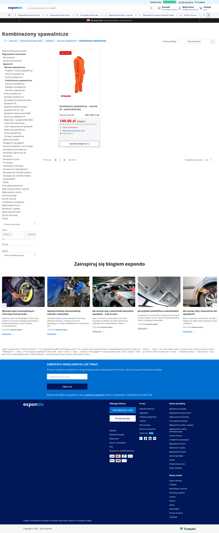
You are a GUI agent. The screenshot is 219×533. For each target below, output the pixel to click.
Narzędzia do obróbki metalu (17, 175)
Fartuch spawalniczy (14, 73)
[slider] (3, 239)
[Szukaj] (151, 8)
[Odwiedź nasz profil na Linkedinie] (150, 439)
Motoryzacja (9, 57)
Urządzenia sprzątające (13, 202)
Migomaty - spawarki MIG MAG (18, 119)
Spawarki (8, 64)
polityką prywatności (95, 394)
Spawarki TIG (10, 103)
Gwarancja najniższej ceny (73, 130)
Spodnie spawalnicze (15, 90)
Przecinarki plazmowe (14, 123)
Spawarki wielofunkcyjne (15, 106)
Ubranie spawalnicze (14, 67)
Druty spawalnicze (12, 133)
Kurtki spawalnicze (14, 77)
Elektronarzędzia (11, 139)
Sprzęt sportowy (10, 215)
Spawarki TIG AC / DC (14, 110)
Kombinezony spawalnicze (18, 80)
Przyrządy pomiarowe (12, 185)
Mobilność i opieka (11, 208)
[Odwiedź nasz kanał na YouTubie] (140, 439)
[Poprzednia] (55, 160)
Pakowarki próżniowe (13, 165)
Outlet (5, 218)
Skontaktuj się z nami (123, 410)
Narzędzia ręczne (11, 159)
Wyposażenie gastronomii (14, 50)
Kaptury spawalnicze (15, 83)
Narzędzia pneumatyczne (15, 149)
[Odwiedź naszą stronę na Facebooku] (145, 439)
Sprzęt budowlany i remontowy (18, 146)
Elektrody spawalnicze (14, 129)
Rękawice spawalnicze (15, 87)
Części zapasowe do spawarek (18, 126)
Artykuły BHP (9, 179)
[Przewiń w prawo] (200, 20)
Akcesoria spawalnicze (14, 116)
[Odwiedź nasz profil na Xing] (154, 439)
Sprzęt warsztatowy (12, 60)
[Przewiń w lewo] (19, 20)
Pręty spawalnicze (12, 93)
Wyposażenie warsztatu (14, 54)
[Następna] (64, 160)
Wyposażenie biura (11, 205)
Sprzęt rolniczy (9, 198)
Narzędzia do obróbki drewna (17, 172)
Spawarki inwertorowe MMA (17, 113)
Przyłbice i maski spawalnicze (19, 70)
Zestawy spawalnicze (14, 96)
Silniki (5, 182)
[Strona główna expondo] (5, 40)
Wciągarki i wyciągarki (13, 142)
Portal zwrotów (122, 418)
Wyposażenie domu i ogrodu (15, 188)
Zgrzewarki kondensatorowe (17, 100)
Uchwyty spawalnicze (14, 136)
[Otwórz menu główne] (9, 15)
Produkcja (8, 162)
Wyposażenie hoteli (11, 211)
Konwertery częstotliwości (15, 169)
